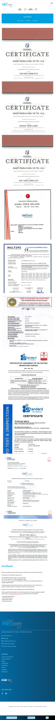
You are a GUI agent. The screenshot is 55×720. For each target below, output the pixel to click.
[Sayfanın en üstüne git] (47, 718)
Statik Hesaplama (6, 659)
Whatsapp (5, 638)
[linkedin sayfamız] (6, 693)
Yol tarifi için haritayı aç (9, 643)
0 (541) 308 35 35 (7, 635)
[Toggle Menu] (52, 3)
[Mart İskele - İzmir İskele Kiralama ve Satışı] (7, 4)
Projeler (4, 667)
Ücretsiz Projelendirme (7, 657)
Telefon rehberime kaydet (9, 646)
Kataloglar (28, 20)
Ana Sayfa (21, 20)
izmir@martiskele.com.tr (15, 593)
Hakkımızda (5, 671)
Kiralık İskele (5, 663)
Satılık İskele (5, 665)
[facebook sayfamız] (2, 693)
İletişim (3, 661)
